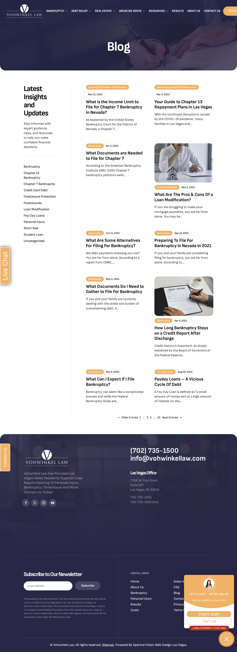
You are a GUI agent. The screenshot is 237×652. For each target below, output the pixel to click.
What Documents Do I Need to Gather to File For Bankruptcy (115, 289)
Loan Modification (36, 209)
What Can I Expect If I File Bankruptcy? (110, 381)
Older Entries (129, 417)
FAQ (176, 587)
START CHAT (209, 614)
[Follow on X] (35, 502)
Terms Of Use (183, 610)
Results (178, 11)
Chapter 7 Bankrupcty (39, 184)
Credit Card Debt (36, 190)
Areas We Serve (132, 11)
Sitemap (108, 645)
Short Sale (31, 228)
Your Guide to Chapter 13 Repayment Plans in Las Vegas (183, 104)
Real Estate (105, 11)
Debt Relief (81, 11)
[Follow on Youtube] (52, 502)
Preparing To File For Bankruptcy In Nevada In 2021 (182, 243)
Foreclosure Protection (40, 196)
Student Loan (33, 235)
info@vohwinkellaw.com (168, 458)
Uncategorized (34, 241)
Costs (135, 610)
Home (135, 581)
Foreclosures (33, 203)
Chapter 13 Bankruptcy (183, 87)
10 (158, 417)
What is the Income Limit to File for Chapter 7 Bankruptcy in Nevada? (114, 107)
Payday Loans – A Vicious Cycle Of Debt (178, 381)
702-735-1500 (140, 497)
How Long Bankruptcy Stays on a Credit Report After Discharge (181, 333)
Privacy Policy (183, 604)
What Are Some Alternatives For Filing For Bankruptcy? (113, 243)
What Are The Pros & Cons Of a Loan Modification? (183, 197)
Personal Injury (34, 222)
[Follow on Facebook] (26, 502)
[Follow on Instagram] (43, 502)
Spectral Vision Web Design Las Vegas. (160, 645)
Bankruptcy (57, 11)
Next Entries (170, 417)
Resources (158, 11)
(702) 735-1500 (154, 451)
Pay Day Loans (34, 216)
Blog (177, 593)
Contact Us (212, 11)
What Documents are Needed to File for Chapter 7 (114, 155)
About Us (193, 11)
